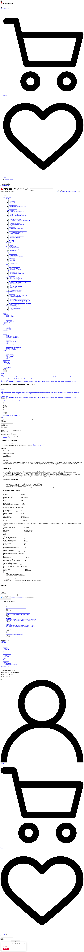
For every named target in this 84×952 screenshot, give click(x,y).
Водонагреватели (10, 210)
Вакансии (8, 327)
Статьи (4, 323)
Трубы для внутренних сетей (12, 279)
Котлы (7, 198)
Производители (6, 322)
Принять (5, 948)
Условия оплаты (9, 315)
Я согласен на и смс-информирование (18, 597)
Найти (5, 370)
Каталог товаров (7, 197)
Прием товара (9, 320)
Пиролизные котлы (11, 381)
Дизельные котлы (4, 387)
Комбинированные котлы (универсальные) (54, 381)
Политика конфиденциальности (10, 664)
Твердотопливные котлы (29, 381)
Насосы (7, 251)
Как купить (5, 314)
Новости (8, 326)
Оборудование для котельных (12, 217)
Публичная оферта (10, 321)
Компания (3, 641)
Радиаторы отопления (11, 234)
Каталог (5, 334)
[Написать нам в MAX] (58, 191)
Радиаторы (8, 338)
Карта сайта (5, 662)
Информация (3, 643)
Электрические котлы (40, 381)
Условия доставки (10, 316)
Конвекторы (8, 242)
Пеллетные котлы (20, 381)
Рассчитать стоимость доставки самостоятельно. (34, 444)
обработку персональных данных (16, 597)
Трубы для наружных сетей (12, 297)
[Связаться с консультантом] (1, 950)
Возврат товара (9, 318)
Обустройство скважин (11, 305)
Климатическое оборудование (12, 277)
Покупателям (3, 642)
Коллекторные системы (11, 246)
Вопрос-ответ (9, 328)
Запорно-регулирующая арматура (13, 291)
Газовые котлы (4, 381)
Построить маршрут (37, 445)
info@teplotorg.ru (5, 185)
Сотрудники (8, 329)
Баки (7, 264)
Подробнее (3, 420)
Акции (4, 313)
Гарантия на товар (10, 317)
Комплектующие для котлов (70, 381)
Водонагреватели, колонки (12, 336)
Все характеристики (5, 437)
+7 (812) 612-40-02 (5, 8)
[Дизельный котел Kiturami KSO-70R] (11, 400)
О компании (6, 324)
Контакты (5, 330)
